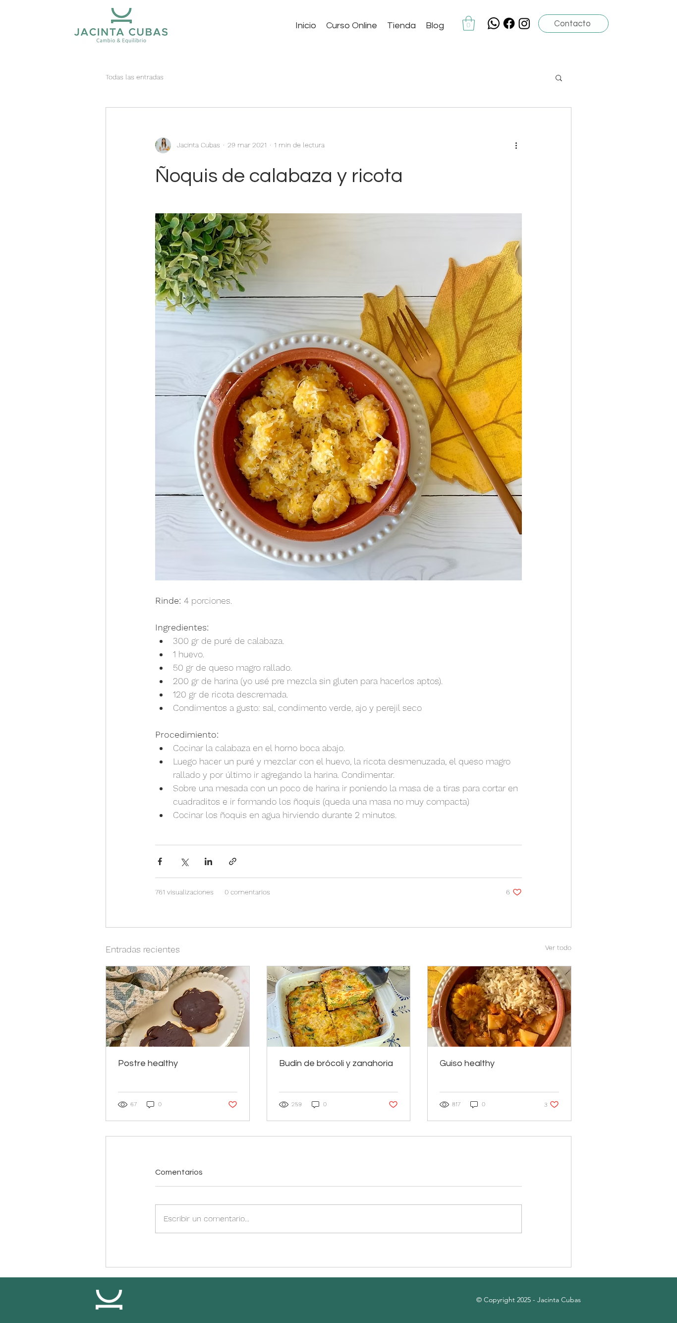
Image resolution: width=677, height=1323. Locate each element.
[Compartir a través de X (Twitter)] (184, 861)
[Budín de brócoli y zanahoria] (338, 1006)
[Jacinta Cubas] (509, 23)
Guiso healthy (467, 1063)
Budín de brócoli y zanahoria (336, 1063)
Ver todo (558, 947)
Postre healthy (148, 1063)
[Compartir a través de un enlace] (232, 861)
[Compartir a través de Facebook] (160, 861)
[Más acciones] (516, 145)
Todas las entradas (135, 77)
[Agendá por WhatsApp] (493, 23)
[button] (468, 23)
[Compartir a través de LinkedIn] (208, 861)
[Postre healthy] (177, 1006)
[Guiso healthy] (499, 1006)
